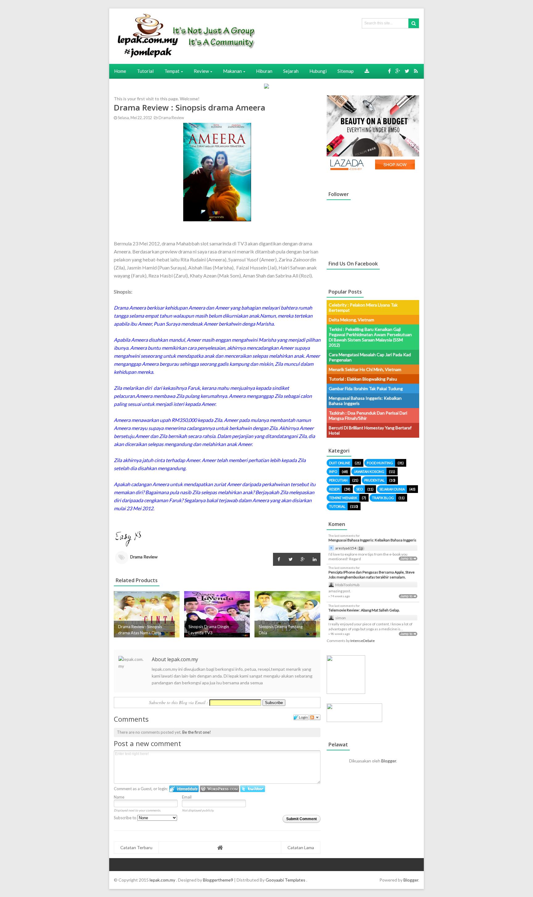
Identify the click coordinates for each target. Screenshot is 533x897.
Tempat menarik (343, 498)
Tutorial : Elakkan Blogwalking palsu (363, 379)
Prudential (374, 480)
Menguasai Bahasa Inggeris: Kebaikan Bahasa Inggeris (372, 540)
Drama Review (171, 117)
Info (333, 471)
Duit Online (339, 463)
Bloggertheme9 (218, 879)
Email (187, 797)
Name (119, 797)
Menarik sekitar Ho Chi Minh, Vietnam (365, 369)
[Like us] (389, 70)
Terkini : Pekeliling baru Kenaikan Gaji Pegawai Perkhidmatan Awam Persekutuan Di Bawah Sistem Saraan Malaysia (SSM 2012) (370, 337)
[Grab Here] (367, 71)
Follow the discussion (314, 717)
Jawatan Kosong (369, 471)
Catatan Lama (300, 847)
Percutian (338, 480)
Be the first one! (196, 732)
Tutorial (337, 506)
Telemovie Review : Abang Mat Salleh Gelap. (364, 610)
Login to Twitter (252, 789)
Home (120, 71)
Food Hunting (380, 463)
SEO (359, 489)
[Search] (413, 23)
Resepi (334, 489)
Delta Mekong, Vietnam (351, 319)
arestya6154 (345, 548)
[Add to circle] (398, 70)
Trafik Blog (383, 498)
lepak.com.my (163, 879)
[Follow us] (407, 70)
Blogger (388, 760)
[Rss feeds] (416, 70)
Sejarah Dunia (392, 489)
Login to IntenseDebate (184, 789)
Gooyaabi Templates (285, 879)
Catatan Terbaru (136, 847)
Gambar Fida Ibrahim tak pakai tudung (366, 388)
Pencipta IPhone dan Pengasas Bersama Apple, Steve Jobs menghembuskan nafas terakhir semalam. (371, 574)
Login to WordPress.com (219, 789)
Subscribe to (125, 817)
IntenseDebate (362, 640)
